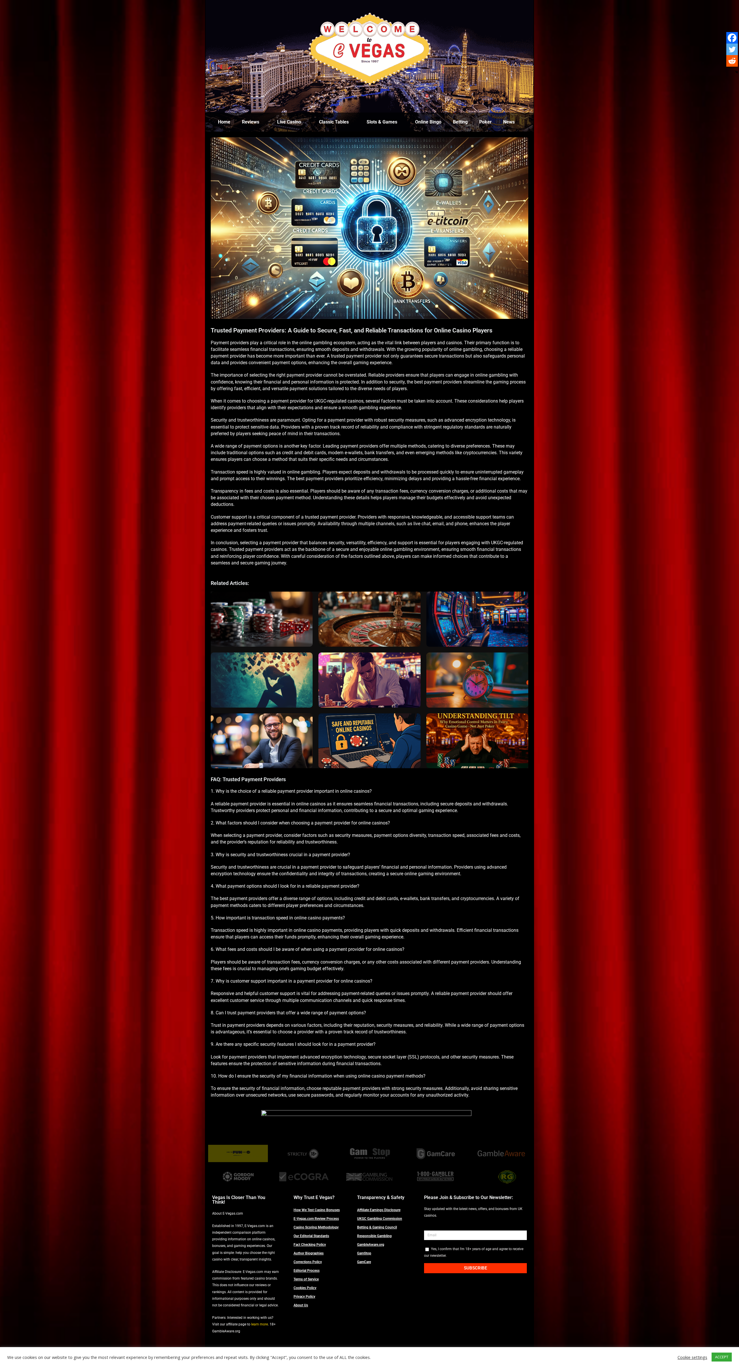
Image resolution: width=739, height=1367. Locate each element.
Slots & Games (382, 122)
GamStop (364, 1253)
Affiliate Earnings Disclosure (378, 1210)
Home (224, 122)
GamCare (364, 1262)
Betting (460, 122)
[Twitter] (732, 49)
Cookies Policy (305, 1288)
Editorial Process (307, 1271)
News (509, 122)
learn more (259, 1324)
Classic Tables (334, 122)
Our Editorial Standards (311, 1236)
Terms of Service (306, 1279)
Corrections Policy (308, 1262)
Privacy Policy (304, 1297)
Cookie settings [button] (692, 1357)
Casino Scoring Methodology (316, 1227)
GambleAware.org (370, 1245)
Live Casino (289, 122)
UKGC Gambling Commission (379, 1219)
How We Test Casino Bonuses (317, 1210)
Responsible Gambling (374, 1236)
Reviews (250, 122)
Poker (485, 122)
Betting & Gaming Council (377, 1227)
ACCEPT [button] (721, 1356)
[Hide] (736, 72)
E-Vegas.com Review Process (316, 1219)
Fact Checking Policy (310, 1245)
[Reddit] (732, 61)
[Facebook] (732, 38)
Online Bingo (428, 122)
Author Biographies (309, 1253)
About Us (301, 1305)
